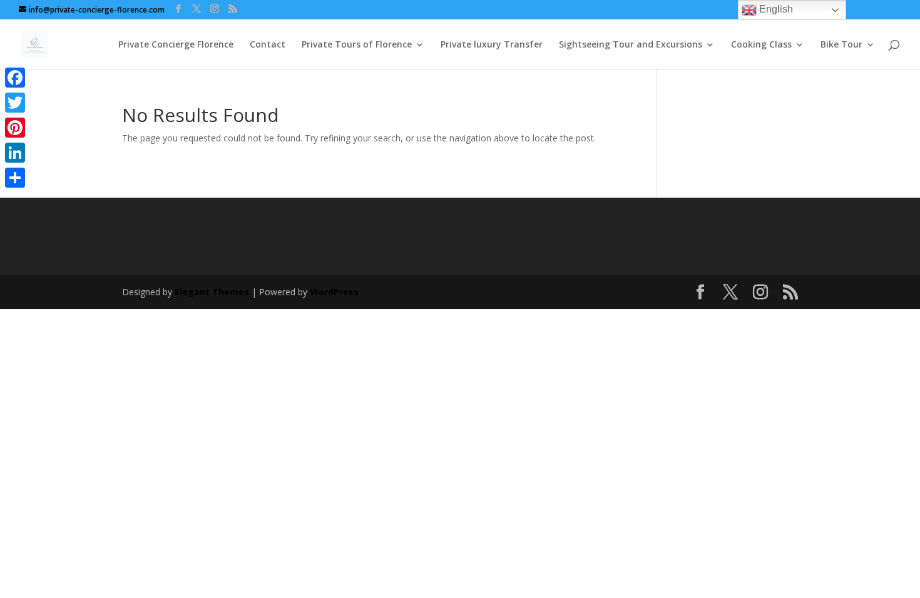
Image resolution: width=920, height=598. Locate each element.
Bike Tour (841, 45)
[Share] (15, 177)
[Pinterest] (15, 127)
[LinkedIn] (15, 152)
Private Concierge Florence (175, 45)
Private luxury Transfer (492, 45)
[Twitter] (15, 102)
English (775, 9)
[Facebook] (15, 77)
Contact (267, 45)
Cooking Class (761, 45)
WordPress (334, 292)
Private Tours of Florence (357, 45)
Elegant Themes (212, 292)
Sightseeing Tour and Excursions (630, 45)
